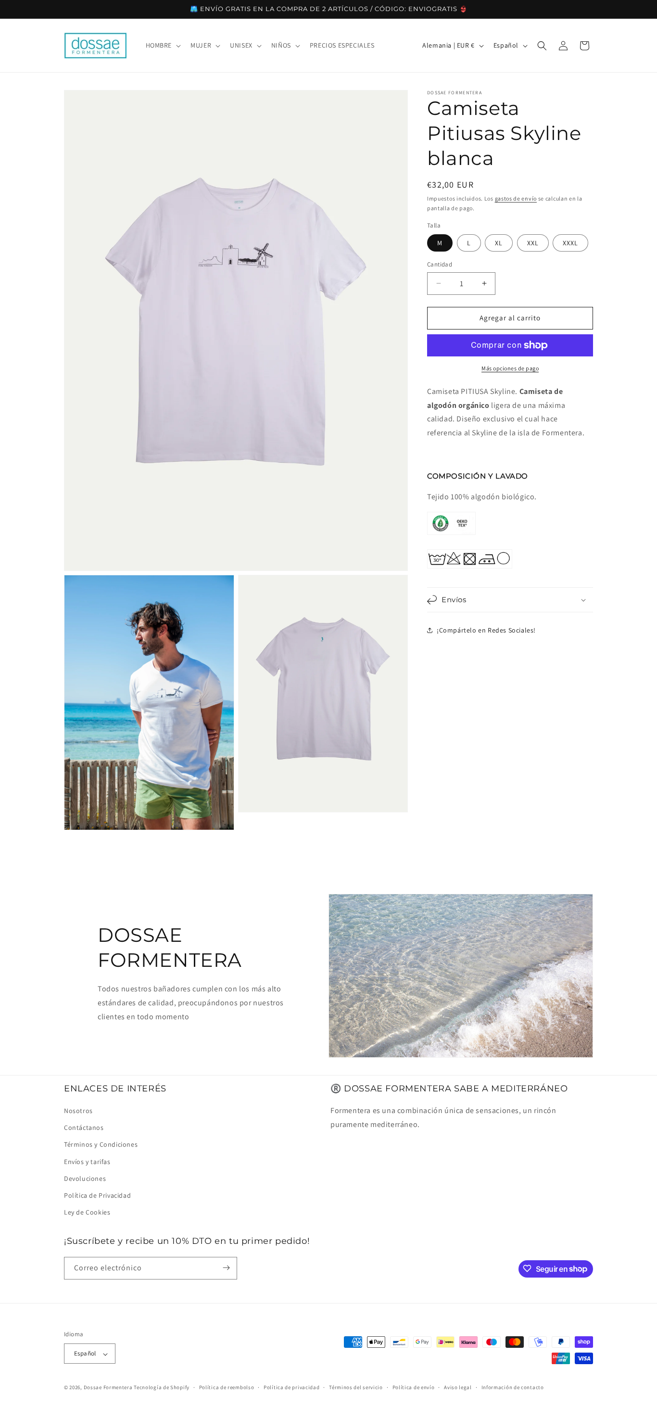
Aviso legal (458, 1387)
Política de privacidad (291, 1387)
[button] (162, 45)
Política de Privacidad (97, 1195)
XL (499, 243)
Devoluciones (85, 1178)
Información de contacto (512, 1387)
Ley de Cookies (87, 1212)
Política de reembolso (226, 1387)
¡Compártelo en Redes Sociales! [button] (486, 630)
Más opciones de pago (510, 368)
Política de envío (413, 1387)
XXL (533, 243)
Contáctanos (84, 1128)
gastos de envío (516, 198)
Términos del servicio (356, 1387)
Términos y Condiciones (101, 1144)
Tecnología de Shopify (162, 1387)
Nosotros (78, 1110)
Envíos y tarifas (87, 1161)
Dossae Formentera (108, 1387)
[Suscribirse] (226, 1267)
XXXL (570, 243)
